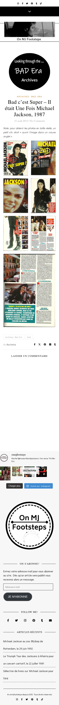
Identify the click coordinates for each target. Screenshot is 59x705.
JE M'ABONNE (18, 596)
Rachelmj (11, 344)
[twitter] (27, 3)
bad (29, 337)
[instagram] (18, 3)
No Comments (37, 120)
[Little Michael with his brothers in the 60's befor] (17, 471)
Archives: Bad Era (29, 96)
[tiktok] (41, 3)
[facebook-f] (23, 3)
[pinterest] (32, 3)
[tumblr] (37, 3)
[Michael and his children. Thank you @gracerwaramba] (5, 473)
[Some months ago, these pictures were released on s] (41, 472)
